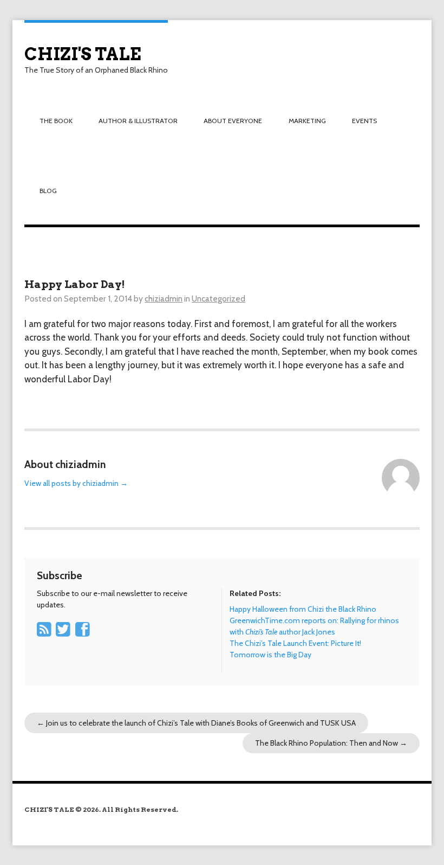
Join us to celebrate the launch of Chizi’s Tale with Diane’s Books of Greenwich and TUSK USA (196, 723)
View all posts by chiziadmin (76, 483)
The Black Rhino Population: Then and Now (331, 743)
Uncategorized (218, 298)
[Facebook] (84, 633)
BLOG (48, 191)
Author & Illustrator (138, 121)
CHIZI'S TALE (82, 54)
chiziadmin (163, 298)
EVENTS (364, 121)
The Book (56, 121)
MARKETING (307, 121)
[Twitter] (64, 633)
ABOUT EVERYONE (233, 121)
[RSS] (45, 633)
